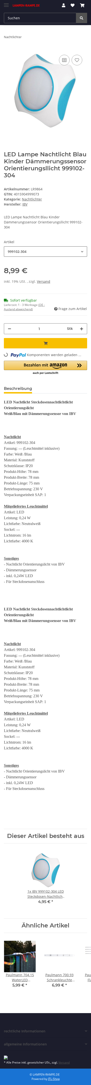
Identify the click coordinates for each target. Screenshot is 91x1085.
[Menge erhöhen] (81, 329)
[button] (63, 5)
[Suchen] (81, 18)
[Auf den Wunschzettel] (77, 60)
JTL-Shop (54, 1079)
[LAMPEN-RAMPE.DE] (26, 5)
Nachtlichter (32, 199)
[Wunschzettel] (72, 5)
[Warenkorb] (82, 5)
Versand (43, 281)
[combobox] (45, 251)
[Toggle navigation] (6, 3)
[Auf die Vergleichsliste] (64, 60)
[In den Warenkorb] (45, 343)
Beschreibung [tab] (18, 388)
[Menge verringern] (9, 329)
